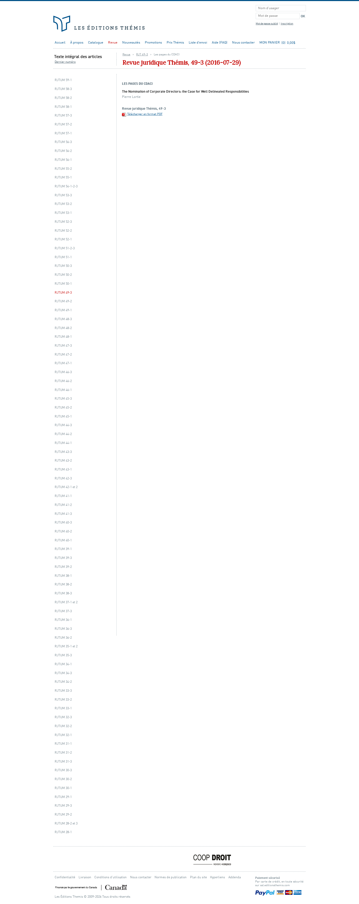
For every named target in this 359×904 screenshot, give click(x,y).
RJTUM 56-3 (63, 142)
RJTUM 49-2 (63, 301)
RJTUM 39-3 (63, 558)
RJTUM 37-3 (63, 611)
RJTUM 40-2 (63, 531)
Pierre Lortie (131, 97)
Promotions (153, 42)
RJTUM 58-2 (63, 98)
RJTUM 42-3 (63, 478)
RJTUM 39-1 (63, 549)
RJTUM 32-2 (63, 726)
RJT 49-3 (142, 54)
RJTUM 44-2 (63, 434)
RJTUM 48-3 (63, 319)
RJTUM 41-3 (63, 514)
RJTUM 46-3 (63, 372)
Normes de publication (171, 877)
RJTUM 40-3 (63, 522)
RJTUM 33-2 (63, 699)
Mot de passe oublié (267, 24)
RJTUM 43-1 (63, 469)
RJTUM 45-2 (63, 407)
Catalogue (95, 42)
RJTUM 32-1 (63, 735)
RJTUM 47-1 (63, 363)
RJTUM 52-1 (63, 239)
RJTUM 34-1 (63, 664)
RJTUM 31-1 (63, 744)
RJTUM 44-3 (63, 425)
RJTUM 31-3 (63, 761)
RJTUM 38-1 (63, 576)
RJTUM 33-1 (63, 708)
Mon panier (269, 42)
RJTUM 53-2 (63, 204)
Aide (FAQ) (219, 42)
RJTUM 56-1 (63, 160)
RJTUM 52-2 (63, 230)
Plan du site (198, 877)
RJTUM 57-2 (63, 124)
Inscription (287, 24)
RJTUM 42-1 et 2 (66, 487)
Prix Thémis (175, 42)
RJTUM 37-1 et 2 (66, 602)
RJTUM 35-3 (63, 655)
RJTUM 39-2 (63, 567)
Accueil (60, 42)
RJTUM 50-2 (63, 275)
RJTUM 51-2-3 (65, 248)
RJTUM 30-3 (63, 770)
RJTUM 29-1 (63, 797)
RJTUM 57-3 (63, 115)
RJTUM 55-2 (63, 169)
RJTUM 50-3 (63, 266)
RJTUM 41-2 (63, 505)
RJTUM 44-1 (63, 443)
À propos (76, 42)
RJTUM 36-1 (63, 620)
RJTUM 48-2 (63, 328)
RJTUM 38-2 (63, 584)
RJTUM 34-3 (63, 673)
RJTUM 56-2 (63, 151)
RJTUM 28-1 (63, 832)
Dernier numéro (65, 62)
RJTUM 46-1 (63, 390)
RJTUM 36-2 (63, 637)
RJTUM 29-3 (63, 805)
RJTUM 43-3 (63, 452)
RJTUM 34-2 (63, 682)
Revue (112, 42)
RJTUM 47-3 (63, 345)
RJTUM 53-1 (63, 213)
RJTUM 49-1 (63, 310)
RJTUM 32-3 (63, 717)
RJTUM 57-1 (63, 133)
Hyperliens (217, 877)
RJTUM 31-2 (63, 752)
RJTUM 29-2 (63, 814)
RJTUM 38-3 (63, 593)
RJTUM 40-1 (63, 540)
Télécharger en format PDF (144, 114)
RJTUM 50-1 (63, 284)
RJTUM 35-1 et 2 (66, 646)
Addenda (234, 877)
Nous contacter (243, 42)
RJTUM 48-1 (63, 337)
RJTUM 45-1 (63, 416)
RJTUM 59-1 (63, 80)
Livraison (85, 877)
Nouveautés (131, 42)
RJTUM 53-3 (63, 195)
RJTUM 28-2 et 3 (66, 823)
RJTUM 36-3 (63, 629)
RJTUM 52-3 (63, 222)
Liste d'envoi (198, 42)
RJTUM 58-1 (63, 107)
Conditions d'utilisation (110, 877)
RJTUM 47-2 (63, 354)
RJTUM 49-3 (63, 292)
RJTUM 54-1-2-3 (66, 186)
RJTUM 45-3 (63, 398)
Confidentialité (65, 877)
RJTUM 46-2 (63, 381)
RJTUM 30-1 (63, 788)
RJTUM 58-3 (63, 89)
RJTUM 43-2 (63, 460)
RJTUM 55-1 (63, 177)
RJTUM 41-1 (63, 496)
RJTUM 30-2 (63, 779)
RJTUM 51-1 (63, 257)
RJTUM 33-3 (63, 690)
